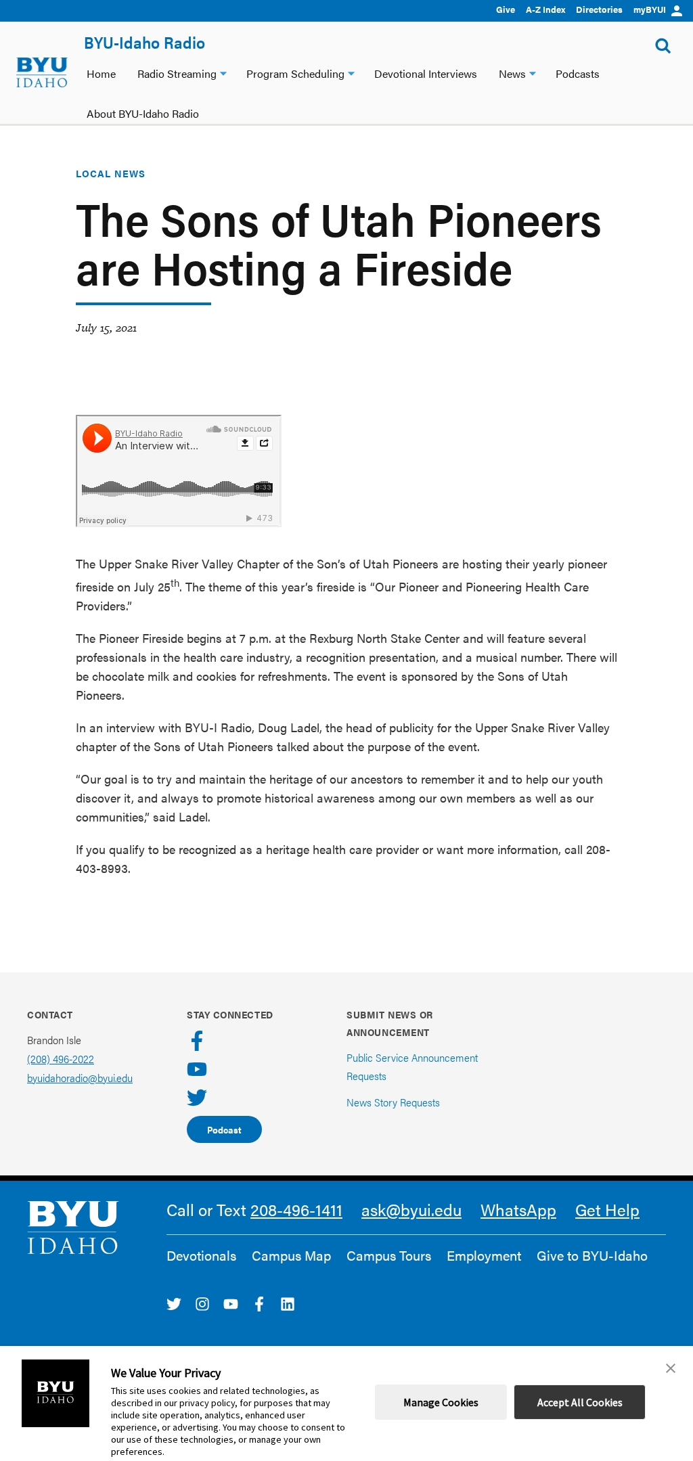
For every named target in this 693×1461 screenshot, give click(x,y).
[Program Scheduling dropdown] (351, 72)
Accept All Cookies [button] (580, 1402)
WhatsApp (518, 1209)
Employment (484, 1255)
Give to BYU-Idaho (592, 1255)
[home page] (42, 72)
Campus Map (291, 1255)
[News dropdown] (533, 72)
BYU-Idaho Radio (144, 41)
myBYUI (649, 9)
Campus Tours (388, 1255)
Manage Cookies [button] (440, 1402)
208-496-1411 (296, 1209)
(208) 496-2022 (60, 1058)
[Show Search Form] (663, 46)
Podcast (224, 1129)
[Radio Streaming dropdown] (223, 72)
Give (505, 9)
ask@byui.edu (411, 1209)
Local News (111, 173)
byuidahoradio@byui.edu (80, 1077)
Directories (599, 9)
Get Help (607, 1209)
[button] (670, 1368)
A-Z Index (545, 9)
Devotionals (201, 1255)
